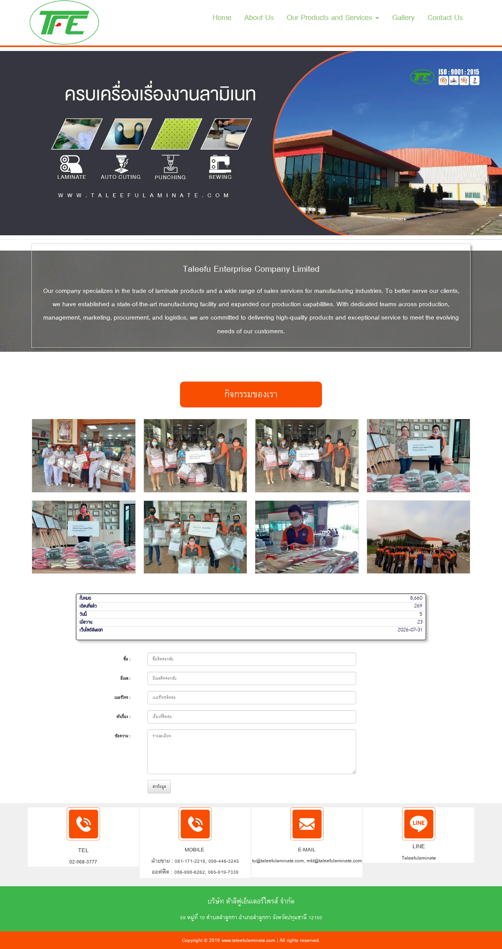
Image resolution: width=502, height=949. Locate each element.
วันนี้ (83, 614)
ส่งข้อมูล (159, 786)
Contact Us (445, 17)
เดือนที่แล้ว (88, 606)
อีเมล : (125, 678)
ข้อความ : (123, 736)
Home (222, 17)
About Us (259, 17)
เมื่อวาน (86, 621)
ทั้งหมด (85, 598)
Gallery (403, 17)
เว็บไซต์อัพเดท (91, 630)
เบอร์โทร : (123, 697)
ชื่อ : (127, 659)
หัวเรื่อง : (123, 716)
